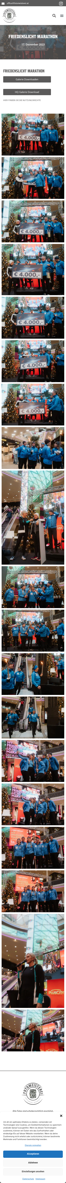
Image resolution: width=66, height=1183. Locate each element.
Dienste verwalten (33, 1145)
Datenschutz (28, 1179)
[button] (61, 1115)
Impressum (40, 1179)
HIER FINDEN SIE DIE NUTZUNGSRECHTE (22, 100)
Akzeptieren (33, 1154)
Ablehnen (33, 1163)
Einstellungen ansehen (33, 1171)
